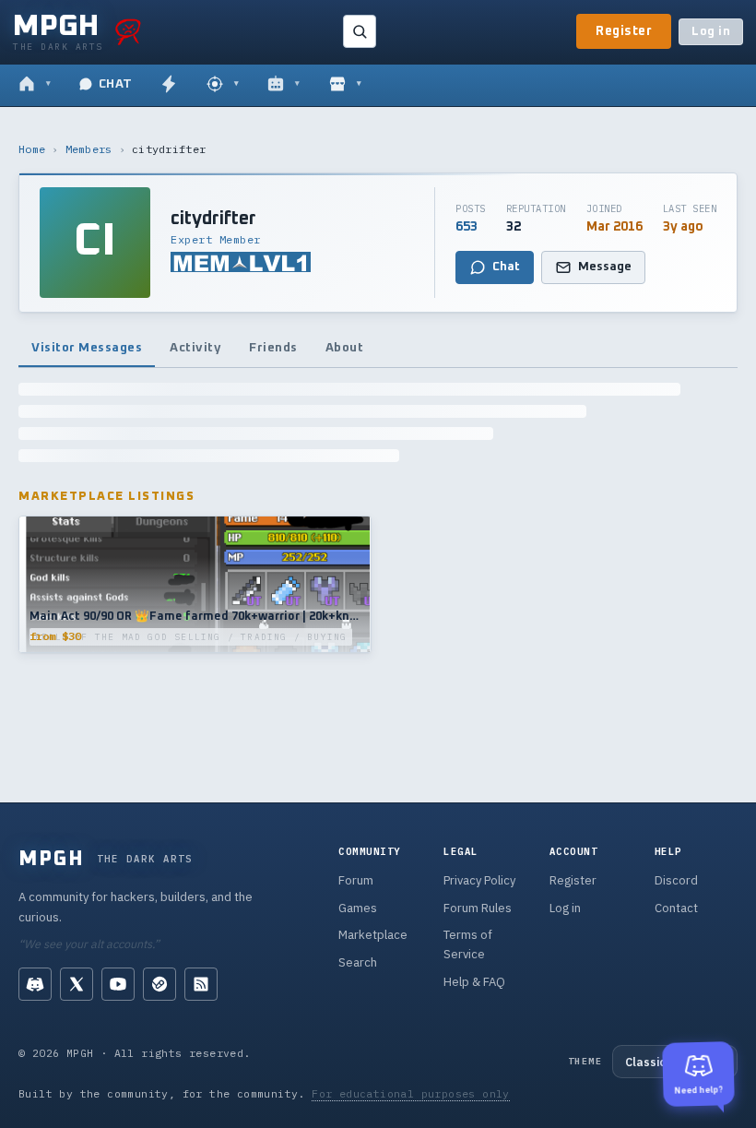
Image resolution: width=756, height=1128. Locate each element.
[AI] (283, 85)
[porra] (128, 31)
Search (357, 962)
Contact (676, 908)
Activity (195, 347)
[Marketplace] (345, 85)
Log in (710, 32)
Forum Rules (477, 908)
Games (357, 908)
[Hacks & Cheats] (223, 85)
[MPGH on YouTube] (118, 984)
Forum (355, 880)
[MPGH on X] (76, 984)
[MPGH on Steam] (159, 984)
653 (466, 226)
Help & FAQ (474, 982)
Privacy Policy (479, 880)
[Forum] (35, 85)
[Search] (359, 31)
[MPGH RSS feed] (201, 984)
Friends (273, 347)
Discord (676, 880)
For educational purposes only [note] (411, 1093)
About (344, 347)
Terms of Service (467, 944)
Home (31, 149)
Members (88, 149)
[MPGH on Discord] (35, 984)
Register (624, 31)
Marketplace (373, 935)
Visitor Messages (86, 347)
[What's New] (169, 85)
